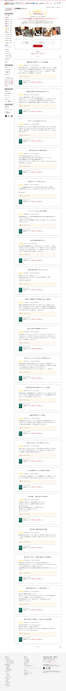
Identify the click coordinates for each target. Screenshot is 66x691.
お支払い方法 (8, 679)
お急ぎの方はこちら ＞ (49, 3)
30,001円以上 (8, 59)
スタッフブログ (7, 97)
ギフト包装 (7, 683)
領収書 (7, 680)
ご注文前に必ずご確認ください (28, 665)
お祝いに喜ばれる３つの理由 (10, 662)
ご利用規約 (25, 674)
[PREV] (6, 77)
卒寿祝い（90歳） (9, 32)
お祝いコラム (7, 95)
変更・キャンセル (8, 676)
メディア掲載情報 (8, 101)
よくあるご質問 (7, 69)
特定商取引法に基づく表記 (28, 673)
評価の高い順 (36, 53)
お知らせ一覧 (26, 664)
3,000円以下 (7, 51)
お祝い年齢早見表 (8, 93)
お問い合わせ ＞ (49, 661)
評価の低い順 (42, 53)
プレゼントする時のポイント (10, 663)
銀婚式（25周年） (9, 38)
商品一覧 (25, 656)
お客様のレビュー (8, 91)
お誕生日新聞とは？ (8, 659)
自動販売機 (7, 106)
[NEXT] (12, 77)
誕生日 (8, 17)
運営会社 (25, 670)
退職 (7, 45)
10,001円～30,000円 (9, 57)
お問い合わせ (7, 74)
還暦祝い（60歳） (9, 19)
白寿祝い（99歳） (9, 34)
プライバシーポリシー (27, 671)
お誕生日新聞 (48, 7)
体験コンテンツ (7, 99)
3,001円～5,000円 (8, 53)
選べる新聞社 (8, 666)
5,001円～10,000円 (8, 55)
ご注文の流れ (8, 675)
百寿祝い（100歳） (10, 36)
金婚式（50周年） (9, 40)
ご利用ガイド (7, 67)
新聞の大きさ (8, 667)
